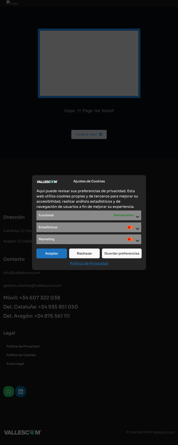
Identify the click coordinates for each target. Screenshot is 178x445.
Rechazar (84, 253)
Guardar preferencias (121, 253)
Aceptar (51, 253)
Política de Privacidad (89, 263)
